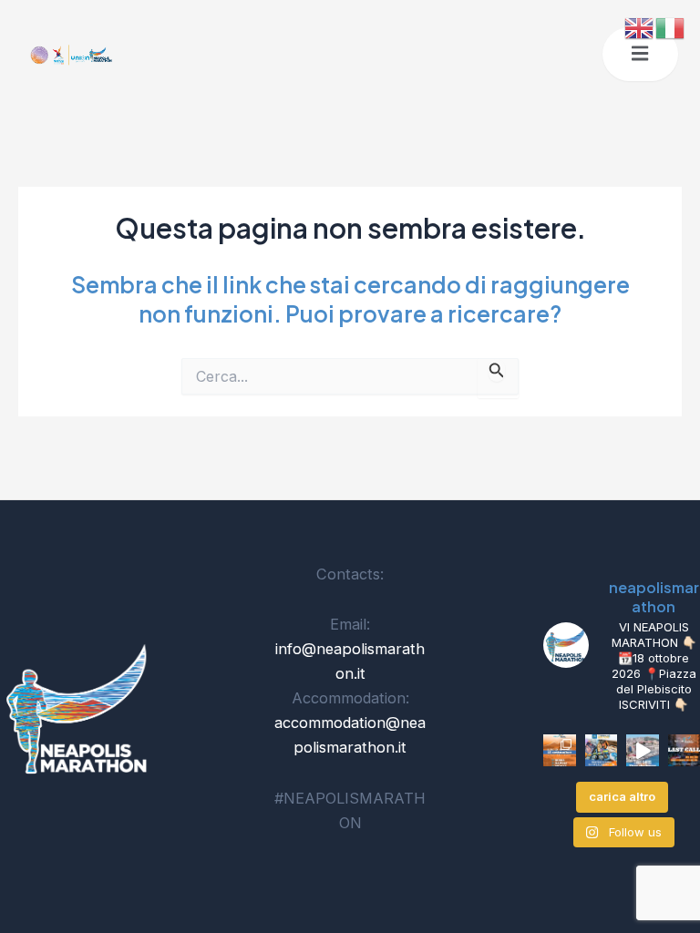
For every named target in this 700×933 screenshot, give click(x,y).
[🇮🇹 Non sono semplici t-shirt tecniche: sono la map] (642, 750)
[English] (639, 26)
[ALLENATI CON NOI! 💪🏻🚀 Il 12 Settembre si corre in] (559, 750)
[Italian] (670, 26)
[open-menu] (639, 54)
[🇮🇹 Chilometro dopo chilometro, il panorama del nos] (601, 750)
